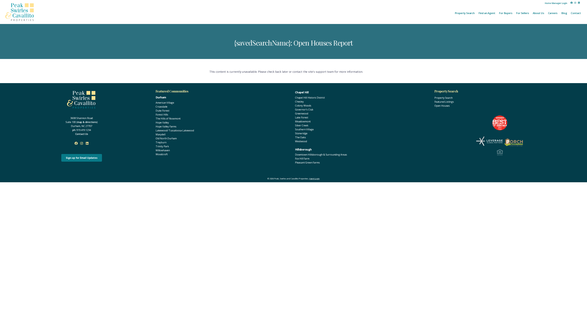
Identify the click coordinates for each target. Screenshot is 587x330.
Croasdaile (161, 106)
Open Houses (442, 105)
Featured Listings (444, 101)
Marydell (160, 134)
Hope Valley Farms (166, 126)
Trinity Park (162, 146)
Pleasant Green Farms (307, 162)
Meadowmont (303, 121)
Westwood (301, 141)
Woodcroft (162, 154)
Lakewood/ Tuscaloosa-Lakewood (175, 130)
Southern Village (304, 129)
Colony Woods (303, 105)
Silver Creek (301, 125)
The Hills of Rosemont (168, 118)
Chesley (299, 101)
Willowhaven (163, 150)
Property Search (443, 97)
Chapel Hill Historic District (310, 97)
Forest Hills (162, 114)
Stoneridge (301, 133)
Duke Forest (162, 110)
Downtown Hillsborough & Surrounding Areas (321, 154)
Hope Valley (162, 122)
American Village (165, 102)
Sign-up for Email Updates (81, 158)
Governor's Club (304, 109)
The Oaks (300, 137)
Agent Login (314, 178)
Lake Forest (301, 117)
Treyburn (161, 142)
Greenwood (301, 113)
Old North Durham (166, 138)
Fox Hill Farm (302, 158)
